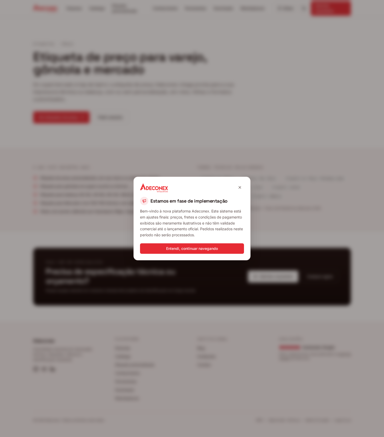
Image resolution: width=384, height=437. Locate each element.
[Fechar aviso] (240, 187)
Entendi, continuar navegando (192, 248)
